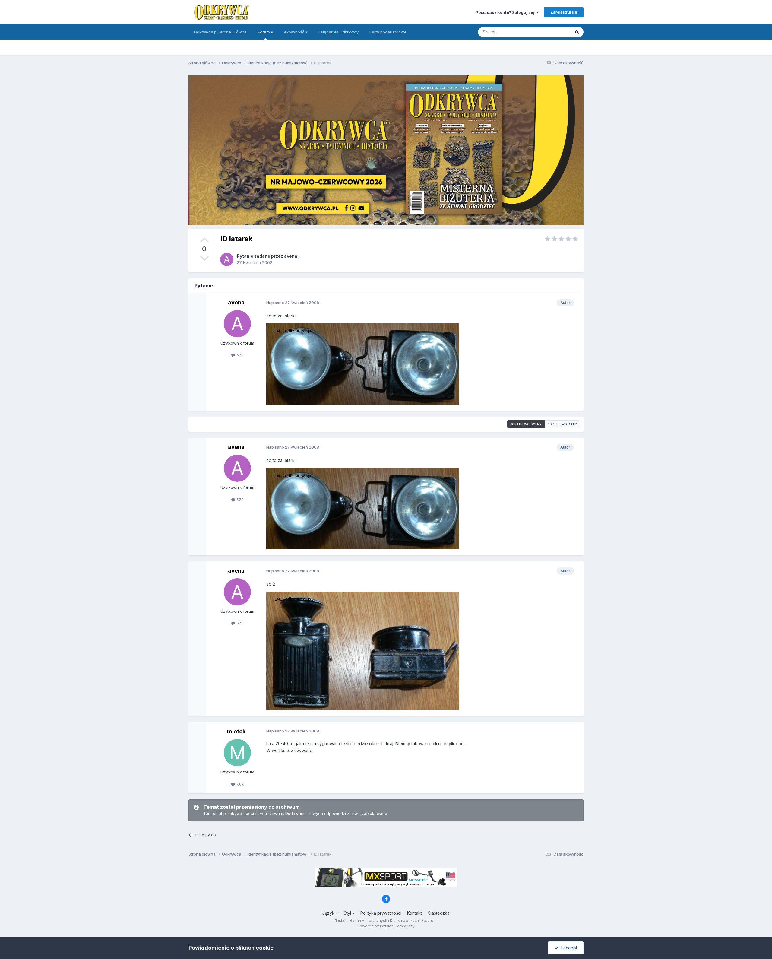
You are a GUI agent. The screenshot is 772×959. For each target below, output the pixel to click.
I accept (568, 947)
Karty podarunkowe (388, 32)
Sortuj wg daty (562, 424)
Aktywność (294, 32)
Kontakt (414, 913)
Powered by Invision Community (386, 926)
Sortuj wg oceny (526, 424)
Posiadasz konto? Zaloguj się (506, 12)
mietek (236, 731)
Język (329, 913)
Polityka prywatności (380, 913)
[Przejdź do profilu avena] (226, 259)
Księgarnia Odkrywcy (338, 32)
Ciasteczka (439, 913)
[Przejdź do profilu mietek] (237, 752)
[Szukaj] (577, 32)
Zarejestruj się (563, 12)
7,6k (239, 784)
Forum (264, 32)
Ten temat (553, 32)
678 (239, 354)
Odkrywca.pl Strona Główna (220, 32)
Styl (348, 913)
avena (290, 256)
